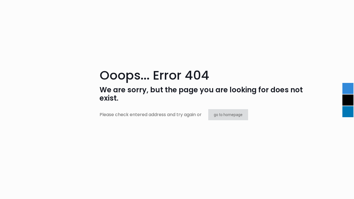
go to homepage (228, 114)
